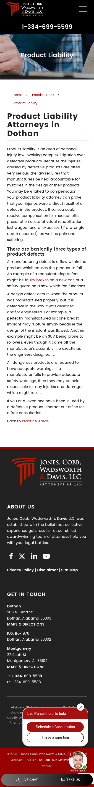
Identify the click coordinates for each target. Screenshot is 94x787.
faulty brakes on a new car (49, 280)
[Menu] (80, 9)
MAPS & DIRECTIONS (25, 624)
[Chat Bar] (47, 780)
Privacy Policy (20, 570)
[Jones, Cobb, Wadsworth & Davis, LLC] (39, 9)
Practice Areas (35, 421)
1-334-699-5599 (47, 27)
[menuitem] (80, 9)
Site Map (69, 570)
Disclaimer (47, 570)
